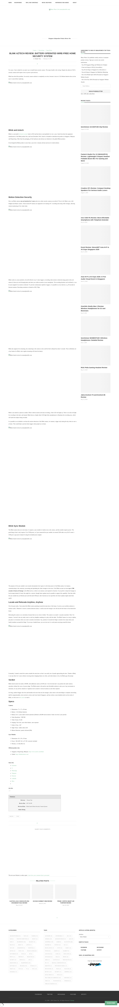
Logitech (56, 959)
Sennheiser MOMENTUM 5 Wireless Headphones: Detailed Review (94, 339)
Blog (26, 935)
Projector (30, 956)
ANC (69, 935)
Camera (34, 935)
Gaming (57, 950)
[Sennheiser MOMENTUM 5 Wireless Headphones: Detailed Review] (95, 326)
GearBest (66, 950)
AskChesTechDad (15, 935)
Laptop (29, 944)
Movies (12, 950)
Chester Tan (38, 58)
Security (13, 959)
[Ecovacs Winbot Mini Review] (42, 892)
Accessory (48, 935)
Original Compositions (59, 962)
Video (47, 980)
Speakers (23, 965)
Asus (71, 938)
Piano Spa (67, 968)
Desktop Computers (23, 938)
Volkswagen (57, 980)
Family (68, 947)
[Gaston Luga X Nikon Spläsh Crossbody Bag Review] (19, 892)
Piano (58, 968)
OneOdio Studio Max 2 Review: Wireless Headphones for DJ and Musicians (93, 308)
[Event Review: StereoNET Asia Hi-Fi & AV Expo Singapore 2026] (95, 235)
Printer (21, 956)
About (74, 2)
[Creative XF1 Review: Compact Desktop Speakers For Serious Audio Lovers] (95, 176)
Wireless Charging (51, 983)
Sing (30, 959)
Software (13, 965)
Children (48, 944)
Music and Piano (46, 2)
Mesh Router (67, 959)
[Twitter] (57, 42)
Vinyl (34, 968)
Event (59, 947)
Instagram (49, 956)
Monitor (31, 947)
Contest (57, 944)
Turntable (68, 977)
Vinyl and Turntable (32, 2)
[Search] (109, 2)
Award (58, 941)
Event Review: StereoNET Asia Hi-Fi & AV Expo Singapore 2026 (95, 248)
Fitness (48, 950)
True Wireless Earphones (53, 977)
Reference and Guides (62, 2)
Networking (14, 953)
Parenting (48, 965)
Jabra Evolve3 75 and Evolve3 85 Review (93, 396)
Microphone (21, 947)
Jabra (47, 959)
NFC (47, 962)
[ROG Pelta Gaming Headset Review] (95, 355)
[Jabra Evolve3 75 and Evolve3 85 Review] (95, 383)
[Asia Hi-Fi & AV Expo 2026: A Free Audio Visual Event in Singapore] (95, 265)
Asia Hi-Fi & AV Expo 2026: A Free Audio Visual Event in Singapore (93, 278)
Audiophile (49, 941)
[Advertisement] (59, 24)
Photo (12, 956)
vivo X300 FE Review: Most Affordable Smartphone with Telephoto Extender (95, 219)
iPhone (65, 956)
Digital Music (49, 947)
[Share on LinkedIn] (45, 64)
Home (20, 944)
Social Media (49, 974)
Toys (20, 968)
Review (11, 816)
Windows (67, 980)
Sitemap (72, 1000)
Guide (57, 953)
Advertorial (59, 935)
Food (12, 941)
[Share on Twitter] (41, 64)
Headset (32, 941)
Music (21, 950)
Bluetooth (68, 941)
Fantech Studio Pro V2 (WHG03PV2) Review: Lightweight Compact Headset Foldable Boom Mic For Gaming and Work (95, 157)
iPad (58, 956)
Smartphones (26, 962)
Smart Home (14, 962)
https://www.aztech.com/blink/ (36, 751)
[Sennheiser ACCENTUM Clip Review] (95, 115)
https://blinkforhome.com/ (22, 754)
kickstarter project (23, 134)
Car (12, 938)
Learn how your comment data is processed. (39, 875)
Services (22, 959)
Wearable (13, 971)
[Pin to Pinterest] (43, 64)
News (10, 2)
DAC (66, 944)
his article (22, 697)
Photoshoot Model (61, 965)
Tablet (12, 968)
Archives (81, 934)
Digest (35, 938)
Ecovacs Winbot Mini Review (42, 901)
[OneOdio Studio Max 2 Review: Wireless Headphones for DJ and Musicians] (95, 294)
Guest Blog (48, 953)
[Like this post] (38, 64)
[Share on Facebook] (40, 64)
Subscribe (111, 1003)
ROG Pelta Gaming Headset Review (94, 367)
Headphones (18, 2)
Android (48, 938)
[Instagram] (59, 42)
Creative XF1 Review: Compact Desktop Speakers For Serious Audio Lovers (95, 189)
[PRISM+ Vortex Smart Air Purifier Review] (65, 892)
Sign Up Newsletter (96, 91)
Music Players (32, 950)
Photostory (49, 968)
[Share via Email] (46, 64)
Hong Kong (67, 953)
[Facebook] (54, 42)
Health (12, 944)
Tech (17, 816)
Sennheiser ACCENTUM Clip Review (94, 127)
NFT (30, 953)
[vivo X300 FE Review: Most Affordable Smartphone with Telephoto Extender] (95, 206)
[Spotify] (64, 42)
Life (12, 947)
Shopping (68, 971)
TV (27, 968)
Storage (33, 965)
